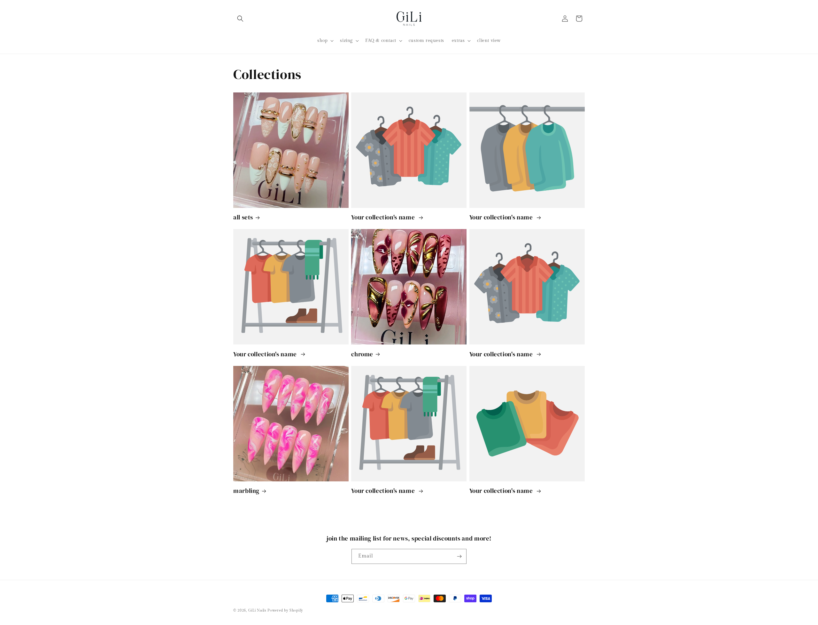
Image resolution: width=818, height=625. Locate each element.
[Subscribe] (459, 556)
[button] (240, 19)
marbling (246, 490)
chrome (362, 354)
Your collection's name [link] (383, 217)
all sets (243, 217)
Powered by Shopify (285, 610)
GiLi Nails (257, 610)
